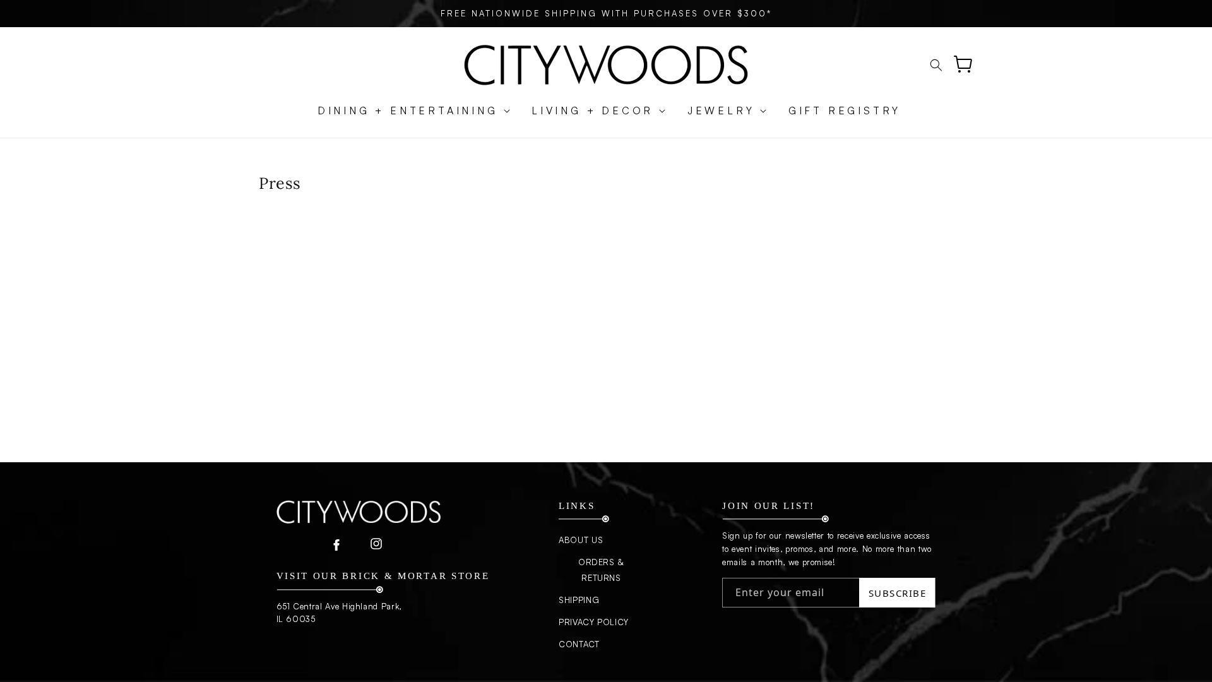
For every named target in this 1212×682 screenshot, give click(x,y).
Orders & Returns (601, 570)
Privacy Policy (594, 622)
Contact (579, 644)
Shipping (579, 600)
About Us (581, 540)
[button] (407, 111)
